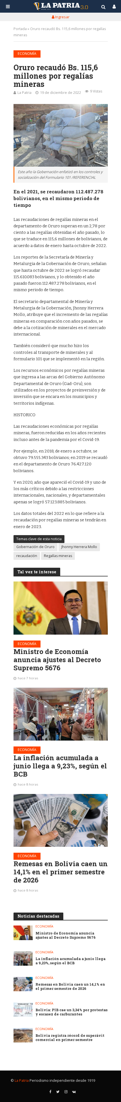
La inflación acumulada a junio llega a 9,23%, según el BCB (60, 766)
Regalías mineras (58, 555)
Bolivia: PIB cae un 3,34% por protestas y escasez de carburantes (71, 1012)
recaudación (26, 555)
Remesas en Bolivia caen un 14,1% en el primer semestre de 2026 (61, 872)
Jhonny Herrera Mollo (79, 546)
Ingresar (62, 16)
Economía (27, 53)
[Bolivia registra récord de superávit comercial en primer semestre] (23, 1035)
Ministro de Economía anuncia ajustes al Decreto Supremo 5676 (57, 660)
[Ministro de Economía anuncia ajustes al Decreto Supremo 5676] (61, 607)
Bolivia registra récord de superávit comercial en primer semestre (69, 1037)
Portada (20, 28)
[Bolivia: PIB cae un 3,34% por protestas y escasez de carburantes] (23, 1010)
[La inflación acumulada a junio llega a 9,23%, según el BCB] (61, 714)
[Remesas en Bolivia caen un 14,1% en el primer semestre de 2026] (61, 820)
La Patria (24, 92)
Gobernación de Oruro (35, 546)
